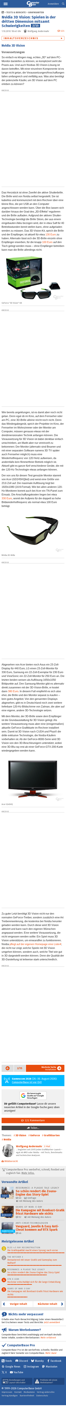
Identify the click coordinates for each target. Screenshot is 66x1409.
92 (19, 1217)
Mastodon (51, 1366)
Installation (48, 1068)
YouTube (18, 1372)
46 (19, 1233)
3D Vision (21, 1135)
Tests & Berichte (16, 12)
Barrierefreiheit (27, 1395)
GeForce (35, 1135)
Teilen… (34, 1127)
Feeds (8, 1360)
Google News (12, 1366)
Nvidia (7, 1139)
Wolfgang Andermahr (29, 1146)
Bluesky (39, 1360)
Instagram (33, 1366)
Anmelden (53, 3)
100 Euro (47, 242)
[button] (63, 4)
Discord (23, 1360)
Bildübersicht (11, 1161)
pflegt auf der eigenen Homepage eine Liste (34, 944)
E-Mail (47, 1146)
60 (19, 1198)
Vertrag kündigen (10, 1395)
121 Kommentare (34, 1120)
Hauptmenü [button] (6, 4)
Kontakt (18, 1392)
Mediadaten (29, 1392)
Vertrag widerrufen (45, 1392)
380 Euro (13, 691)
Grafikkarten (36, 12)
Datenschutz (42, 1395)
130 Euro (50, 234)
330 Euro (7, 498)
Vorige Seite (6, 1068)
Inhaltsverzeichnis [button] (21, 38)
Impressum (7, 1392)
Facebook (55, 1360)
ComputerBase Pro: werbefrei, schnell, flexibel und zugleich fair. (34, 1171)
